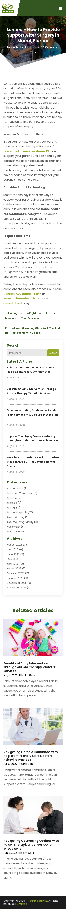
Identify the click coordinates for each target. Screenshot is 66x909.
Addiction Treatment (20, 493)
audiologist (13, 526)
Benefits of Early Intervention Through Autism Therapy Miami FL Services (29, 667)
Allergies (12, 503)
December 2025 (17, 583)
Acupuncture (15, 488)
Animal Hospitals (17, 512)
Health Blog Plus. (38, 901)
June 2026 (13, 554)
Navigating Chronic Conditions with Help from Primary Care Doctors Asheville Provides (30, 756)
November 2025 (16, 587)
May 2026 (13, 559)
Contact (22, 294)
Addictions (13, 498)
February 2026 (15, 573)
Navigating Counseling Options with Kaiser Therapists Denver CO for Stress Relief (31, 845)
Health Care (27, 675)
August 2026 (14, 544)
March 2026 (14, 568)
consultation (12, 303)
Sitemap (22, 904)
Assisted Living (15, 517)
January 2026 (15, 578)
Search (53, 353)
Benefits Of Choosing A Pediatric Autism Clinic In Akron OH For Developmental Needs (33, 462)
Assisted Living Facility (20, 522)
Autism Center (16, 531)
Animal (11, 507)
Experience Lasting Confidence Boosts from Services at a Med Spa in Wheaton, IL (33, 415)
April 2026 (13, 564)
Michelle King (20, 48)
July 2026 (12, 549)
